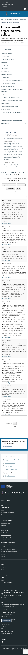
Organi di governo (5, 500)
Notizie (2, 565)
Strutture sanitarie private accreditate (11, 118)
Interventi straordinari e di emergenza (11, 120)
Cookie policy (4, 626)
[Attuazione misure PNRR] (14, 487)
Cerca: (14, 191)
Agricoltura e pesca (5, 523)
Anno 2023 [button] (9, 174)
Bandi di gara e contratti (7, 87)
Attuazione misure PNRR (7, 633)
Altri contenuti (5, 123)
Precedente (9, 423)
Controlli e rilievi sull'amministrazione (11, 100)
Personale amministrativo (7, 512)
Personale (4, 62)
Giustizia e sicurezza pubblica (8, 542)
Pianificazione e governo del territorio (11, 112)
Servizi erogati (5, 103)
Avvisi (2, 569)
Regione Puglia (5, 2)
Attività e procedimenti (7, 74)
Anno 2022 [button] (17, 174)
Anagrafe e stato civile (6, 528)
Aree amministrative (6, 503)
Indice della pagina (6, 49)
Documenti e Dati (5, 515)
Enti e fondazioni (5, 508)
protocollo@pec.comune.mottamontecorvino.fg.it (13, 605)
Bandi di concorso (6, 65)
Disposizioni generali (6, 53)
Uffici (2, 505)
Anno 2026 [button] (4, 172)
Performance (4, 68)
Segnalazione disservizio (7, 614)
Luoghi (2, 578)
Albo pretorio (4, 6)
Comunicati (3, 567)
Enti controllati (5, 71)
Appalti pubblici (4, 530)
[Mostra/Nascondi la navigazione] (2, 14)
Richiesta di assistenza (6, 617)
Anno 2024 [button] (22, 172)
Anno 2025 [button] (13, 172)
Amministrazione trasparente (7, 4)
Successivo (14, 426)
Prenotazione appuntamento (8, 612)
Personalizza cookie (6, 620)
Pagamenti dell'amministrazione (9, 106)
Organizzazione (5, 56)
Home (2, 19)
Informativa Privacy (6, 624)
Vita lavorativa (4, 556)
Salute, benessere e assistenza (8, 549)
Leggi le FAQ (4, 610)
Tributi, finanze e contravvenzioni (9, 552)
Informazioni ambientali (7, 115)
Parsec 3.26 (5, 648)
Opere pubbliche (5, 109)
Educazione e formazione (7, 540)
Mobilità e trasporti (5, 547)
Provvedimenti (23, 19)
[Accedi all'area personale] (24, 9)
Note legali (3, 629)
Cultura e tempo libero (6, 537)
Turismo (3, 554)
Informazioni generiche (6, 582)
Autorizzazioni (4, 532)
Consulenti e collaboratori (8, 59)
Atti (3, 197)
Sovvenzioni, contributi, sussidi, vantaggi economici (12, 90)
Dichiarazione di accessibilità (8, 631)
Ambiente (3, 525)
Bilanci (3, 94)
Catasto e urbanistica (6, 535)
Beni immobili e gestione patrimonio (10, 97)
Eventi (2, 580)
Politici (2, 510)
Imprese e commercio (6, 544)
